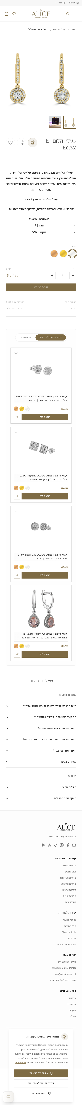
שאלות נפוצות (69, 920)
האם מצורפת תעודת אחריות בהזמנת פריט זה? (49, 739)
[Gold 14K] (21, 408)
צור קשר (72, 938)
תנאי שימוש (70, 872)
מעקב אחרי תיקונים (66, 944)
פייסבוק (72, 998)
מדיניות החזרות (68, 884)
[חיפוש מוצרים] (67, 13)
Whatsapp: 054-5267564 (64, 968)
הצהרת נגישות (69, 890)
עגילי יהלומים (59, 30)
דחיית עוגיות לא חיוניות (41, 1083)
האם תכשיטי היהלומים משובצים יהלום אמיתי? (49, 706)
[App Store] (49, 845)
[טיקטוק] (56, 845)
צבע (74, 246)
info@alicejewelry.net (65, 974)
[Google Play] (43, 845)
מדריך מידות (70, 926)
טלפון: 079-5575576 (67, 962)
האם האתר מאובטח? (64, 750)
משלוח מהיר (69, 787)
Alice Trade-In (69, 932)
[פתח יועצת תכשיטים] (8, 1097)
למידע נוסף (20, 1062)
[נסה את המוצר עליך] (32, 142)
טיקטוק (72, 1010)
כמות (74, 269)
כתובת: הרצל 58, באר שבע (63, 980)
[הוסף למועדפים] (10, 142)
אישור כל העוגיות (38, 1073)
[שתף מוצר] (21, 142)
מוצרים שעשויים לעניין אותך (50, 337)
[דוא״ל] (74, 845)
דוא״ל (73, 1016)
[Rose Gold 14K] (16, 408)
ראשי (74, 30)
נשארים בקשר (68, 761)
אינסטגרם (71, 1004)
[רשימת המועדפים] (14, 13)
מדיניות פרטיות (69, 866)
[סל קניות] (6, 13)
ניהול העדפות (38, 1093)
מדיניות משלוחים (68, 878)
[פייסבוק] (68, 845)
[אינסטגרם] (62, 845)
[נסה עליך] (17, 417)
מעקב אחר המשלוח (65, 798)
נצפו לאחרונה (25, 337)
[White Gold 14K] (27, 408)
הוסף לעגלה (41, 287)
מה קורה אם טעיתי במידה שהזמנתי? (55, 717)
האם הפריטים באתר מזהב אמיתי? (57, 728)
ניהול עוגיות (70, 902)
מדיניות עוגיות (69, 896)
